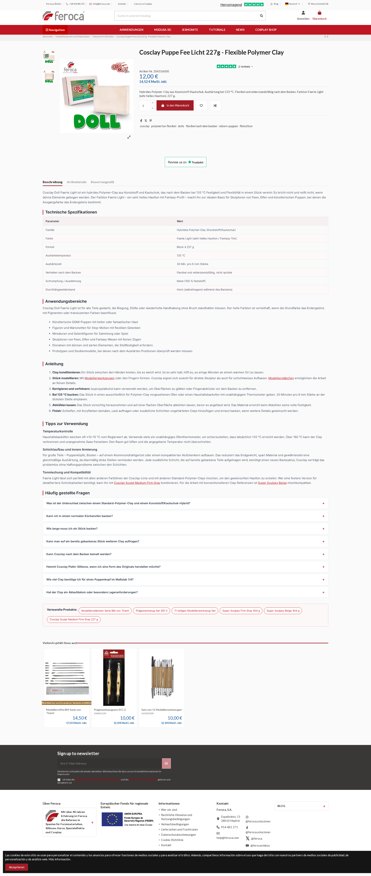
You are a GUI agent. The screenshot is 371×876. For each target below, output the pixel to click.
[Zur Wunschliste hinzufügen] (201, 105)
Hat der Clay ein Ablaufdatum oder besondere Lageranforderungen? (92, 592)
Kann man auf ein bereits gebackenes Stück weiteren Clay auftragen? (92, 541)
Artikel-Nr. (146, 71)
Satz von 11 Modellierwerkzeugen (161, 709)
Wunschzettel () (319, 4)
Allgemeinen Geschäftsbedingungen (97, 779)
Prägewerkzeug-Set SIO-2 (152, 610)
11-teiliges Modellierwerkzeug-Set (195, 610)
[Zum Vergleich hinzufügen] (215, 105)
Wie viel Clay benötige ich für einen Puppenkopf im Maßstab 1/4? (90, 579)
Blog (275, 4)
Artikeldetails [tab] (77, 182)
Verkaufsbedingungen (175, 824)
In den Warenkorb (178, 105)
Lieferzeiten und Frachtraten (179, 829)
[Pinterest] (151, 120)
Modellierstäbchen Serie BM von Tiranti (105, 610)
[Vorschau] (72, 705)
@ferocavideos (260, 845)
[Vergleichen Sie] (66, 705)
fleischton (246, 126)
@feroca (256, 838)
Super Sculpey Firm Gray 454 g (241, 610)
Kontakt (122, 4)
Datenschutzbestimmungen (178, 834)
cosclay (145, 126)
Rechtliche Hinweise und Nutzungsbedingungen (176, 817)
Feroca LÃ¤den (53, 4)
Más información (59, 859)
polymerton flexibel (163, 126)
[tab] (102, 182)
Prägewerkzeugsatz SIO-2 (110, 709)
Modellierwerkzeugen (100, 378)
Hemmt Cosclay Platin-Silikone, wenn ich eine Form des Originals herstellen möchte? (103, 566)
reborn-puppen (228, 126)
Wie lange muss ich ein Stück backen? (72, 528)
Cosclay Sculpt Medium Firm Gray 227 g (74, 619)
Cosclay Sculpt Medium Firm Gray (137, 483)
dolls (181, 126)
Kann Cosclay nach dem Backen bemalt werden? (78, 554)
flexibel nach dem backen (201, 126)
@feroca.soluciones (258, 821)
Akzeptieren (16, 867)
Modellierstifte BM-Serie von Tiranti (63, 711)
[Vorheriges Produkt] (325, 36)
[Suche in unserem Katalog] (261, 16)
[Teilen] (141, 120)
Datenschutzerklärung (143, 779)
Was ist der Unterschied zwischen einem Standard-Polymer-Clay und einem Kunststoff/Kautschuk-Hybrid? (118, 503)
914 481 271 (229, 827)
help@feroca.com (101, 4)
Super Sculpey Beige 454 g (283, 610)
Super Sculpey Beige (272, 483)
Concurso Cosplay (143, 4)
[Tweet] (145, 120)
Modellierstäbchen (281, 378)
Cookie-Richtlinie (172, 840)
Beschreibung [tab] (52, 182)
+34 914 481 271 (77, 4)
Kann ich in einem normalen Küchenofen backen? (79, 516)
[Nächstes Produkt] (327, 36)
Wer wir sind (169, 809)
